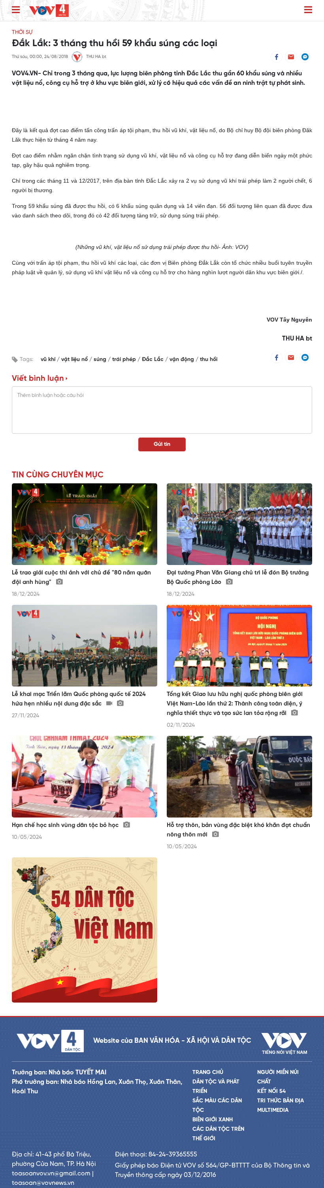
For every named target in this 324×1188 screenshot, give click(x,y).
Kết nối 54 (271, 1091)
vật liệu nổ (75, 360)
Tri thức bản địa (280, 1101)
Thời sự (22, 33)
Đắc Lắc (153, 360)
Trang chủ (207, 1073)
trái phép (125, 360)
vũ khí (49, 360)
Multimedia (272, 1110)
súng (101, 360)
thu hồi (208, 360)
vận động (183, 360)
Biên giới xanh (212, 1120)
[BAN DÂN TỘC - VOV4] (49, 10)
